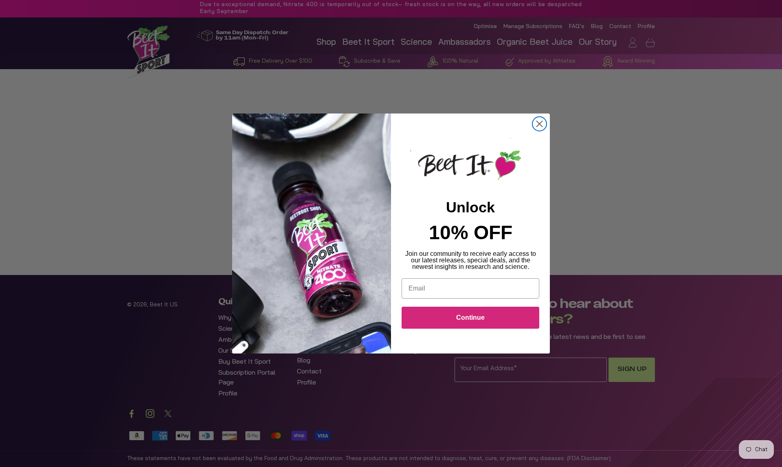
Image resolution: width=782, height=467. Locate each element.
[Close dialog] (539, 124)
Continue (470, 317)
